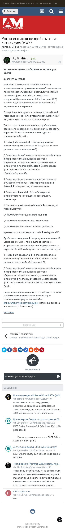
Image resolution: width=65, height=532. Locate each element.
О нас (55, 3)
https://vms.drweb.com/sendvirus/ (21, 303)
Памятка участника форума (20, 376)
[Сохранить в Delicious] (25, 349)
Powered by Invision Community (32, 527)
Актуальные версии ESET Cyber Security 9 (35, 447)
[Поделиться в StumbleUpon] (36, 349)
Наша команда (27, 3)
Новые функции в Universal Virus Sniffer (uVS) (36, 395)
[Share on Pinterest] (41, 349)
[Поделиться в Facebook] (9, 349)
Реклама (15, 3)
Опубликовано (28, 61)
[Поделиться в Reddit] (31, 349)
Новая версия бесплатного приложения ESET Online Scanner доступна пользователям (37, 419)
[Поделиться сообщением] (59, 62)
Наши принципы (43, 3)
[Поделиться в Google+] (14, 349)
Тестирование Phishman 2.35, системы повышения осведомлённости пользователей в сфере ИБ (37, 463)
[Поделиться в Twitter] (4, 349)
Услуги (6, 3)
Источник (9, 312)
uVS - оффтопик (21, 491)
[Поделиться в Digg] (20, 349)
